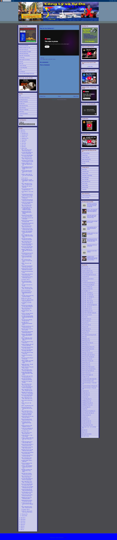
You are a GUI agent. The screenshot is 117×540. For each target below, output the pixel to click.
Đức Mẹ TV (84, 436)
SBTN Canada (85, 340)
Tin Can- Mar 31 (24, 178)
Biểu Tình (84, 266)
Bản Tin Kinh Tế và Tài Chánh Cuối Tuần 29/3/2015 (27, 348)
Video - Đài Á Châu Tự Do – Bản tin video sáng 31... (26, 242)
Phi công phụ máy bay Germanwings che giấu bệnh (26, 422)
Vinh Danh (84, 416)
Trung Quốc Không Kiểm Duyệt (88, 378)
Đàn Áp (83, 429)
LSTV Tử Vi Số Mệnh (86, 286)
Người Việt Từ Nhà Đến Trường (49, 59)
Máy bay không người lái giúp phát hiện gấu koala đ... (27, 332)
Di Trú (20, 69)
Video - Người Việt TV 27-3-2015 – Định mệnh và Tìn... (27, 398)
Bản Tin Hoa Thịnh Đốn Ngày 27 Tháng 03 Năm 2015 (27, 395)
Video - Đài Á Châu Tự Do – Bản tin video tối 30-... (26, 308)
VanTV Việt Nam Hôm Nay (87, 412)
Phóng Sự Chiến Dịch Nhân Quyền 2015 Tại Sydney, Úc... (26, 171)
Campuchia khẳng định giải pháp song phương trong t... (27, 490)
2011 (22, 522)
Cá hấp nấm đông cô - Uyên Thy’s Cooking (26, 436)
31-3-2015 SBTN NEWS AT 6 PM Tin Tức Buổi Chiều (27, 153)
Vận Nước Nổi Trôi (85, 422)
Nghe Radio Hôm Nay (23, 105)
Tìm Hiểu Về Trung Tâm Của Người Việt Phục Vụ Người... (27, 195)
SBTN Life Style (85, 350)
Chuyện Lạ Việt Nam (86, 270)
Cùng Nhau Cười (85, 171)
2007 (22, 529)
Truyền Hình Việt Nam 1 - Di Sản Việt (89, 382)
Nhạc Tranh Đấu (85, 179)
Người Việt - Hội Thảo (86, 298)
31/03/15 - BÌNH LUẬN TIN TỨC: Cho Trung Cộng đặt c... (27, 175)
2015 (22, 131)
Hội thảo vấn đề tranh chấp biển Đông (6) (92, 234)
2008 (22, 527)
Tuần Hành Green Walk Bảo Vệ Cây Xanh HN (26, 320)
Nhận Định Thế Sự (85, 318)
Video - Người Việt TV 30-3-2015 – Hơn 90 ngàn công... (27, 288)
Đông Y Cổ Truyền (85, 197)
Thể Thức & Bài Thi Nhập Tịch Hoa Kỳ (26, 73)
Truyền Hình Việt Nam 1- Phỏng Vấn (89, 387)
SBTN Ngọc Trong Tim (86, 352)
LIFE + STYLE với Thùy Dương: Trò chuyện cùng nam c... (26, 260)
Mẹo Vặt (83, 163)
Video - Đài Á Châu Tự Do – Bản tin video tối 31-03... (26, 205)
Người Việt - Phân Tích (86, 300)
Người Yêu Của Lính (86, 314)
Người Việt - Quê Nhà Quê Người (88, 304)
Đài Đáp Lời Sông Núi (23, 101)
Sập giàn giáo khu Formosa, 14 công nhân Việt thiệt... (26, 501)
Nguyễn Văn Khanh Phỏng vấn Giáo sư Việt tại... (27, 367)
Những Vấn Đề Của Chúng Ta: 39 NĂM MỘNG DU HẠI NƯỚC (27, 167)
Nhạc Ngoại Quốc (85, 177)
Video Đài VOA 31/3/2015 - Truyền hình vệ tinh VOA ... (27, 239)
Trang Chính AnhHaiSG (23, 45)
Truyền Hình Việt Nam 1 (86, 380)
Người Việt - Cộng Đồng (86, 292)
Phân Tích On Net (85, 324)
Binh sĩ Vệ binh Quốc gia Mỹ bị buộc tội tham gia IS (27, 453)
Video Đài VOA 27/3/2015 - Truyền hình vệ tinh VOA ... (27, 474)
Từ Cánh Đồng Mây (23, 67)
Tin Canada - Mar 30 (25, 279)
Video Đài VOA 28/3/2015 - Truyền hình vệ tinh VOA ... (27, 379)
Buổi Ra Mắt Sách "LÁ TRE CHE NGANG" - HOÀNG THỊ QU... (27, 180)
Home (21, 22)
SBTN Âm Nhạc (85, 362)
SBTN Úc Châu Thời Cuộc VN (88, 368)
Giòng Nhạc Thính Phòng (87, 175)
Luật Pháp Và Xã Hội (86, 288)
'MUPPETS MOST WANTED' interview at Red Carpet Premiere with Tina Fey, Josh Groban (92, 258)
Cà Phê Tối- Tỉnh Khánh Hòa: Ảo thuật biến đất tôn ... (27, 203)
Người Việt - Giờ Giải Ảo (86, 294)
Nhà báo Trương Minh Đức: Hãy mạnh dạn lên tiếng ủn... (26, 256)
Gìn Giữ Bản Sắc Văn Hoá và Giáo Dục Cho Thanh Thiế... (27, 200)
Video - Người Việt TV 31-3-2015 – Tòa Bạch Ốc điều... (27, 184)
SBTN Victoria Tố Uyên (86, 360)
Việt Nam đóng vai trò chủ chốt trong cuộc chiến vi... (27, 417)
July (22, 141)
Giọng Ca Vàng (85, 173)
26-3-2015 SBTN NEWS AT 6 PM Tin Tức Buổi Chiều (27, 479)
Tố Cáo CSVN (85, 394)
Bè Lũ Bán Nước (85, 268)
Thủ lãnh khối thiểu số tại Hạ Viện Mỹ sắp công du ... (26, 277)
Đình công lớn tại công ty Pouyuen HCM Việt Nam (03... (26, 282)
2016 (22, 130)
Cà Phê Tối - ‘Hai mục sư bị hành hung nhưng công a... (27, 511)
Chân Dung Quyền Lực (86, 272)
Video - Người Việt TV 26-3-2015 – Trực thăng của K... (27, 482)
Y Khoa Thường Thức (86, 195)
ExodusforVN (84, 276)
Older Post (75, 96)
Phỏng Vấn (84, 332)
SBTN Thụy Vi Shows (86, 358)
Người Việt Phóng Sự (86, 310)
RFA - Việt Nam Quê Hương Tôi (88, 334)
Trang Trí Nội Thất (85, 157)
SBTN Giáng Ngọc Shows (87, 346)
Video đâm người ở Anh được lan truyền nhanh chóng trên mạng (91, 216)
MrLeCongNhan (85, 290)
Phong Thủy (84, 322)
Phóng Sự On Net (85, 328)
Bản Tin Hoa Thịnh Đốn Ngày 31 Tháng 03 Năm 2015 (27, 156)
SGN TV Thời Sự (85, 372)
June (23, 143)
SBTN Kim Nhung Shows (87, 348)
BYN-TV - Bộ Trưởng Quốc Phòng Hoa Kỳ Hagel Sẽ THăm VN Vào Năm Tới (92, 210)
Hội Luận (21, 61)
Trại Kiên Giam (85, 392)
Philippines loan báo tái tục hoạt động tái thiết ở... (26, 498)
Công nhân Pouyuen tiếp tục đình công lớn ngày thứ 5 (26, 216)
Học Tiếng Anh (22, 71)
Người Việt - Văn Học (86, 306)
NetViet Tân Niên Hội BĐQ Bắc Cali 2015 (92, 222)
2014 (22, 517)
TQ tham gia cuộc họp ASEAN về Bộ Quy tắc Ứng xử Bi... (27, 487)
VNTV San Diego (85, 406)
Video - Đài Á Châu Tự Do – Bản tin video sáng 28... (26, 385)
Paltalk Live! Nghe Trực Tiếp (24, 47)
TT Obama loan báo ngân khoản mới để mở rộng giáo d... (27, 503)
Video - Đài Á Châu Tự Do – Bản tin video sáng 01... (26, 150)
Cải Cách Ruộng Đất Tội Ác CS (88, 274)
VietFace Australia (85, 414)
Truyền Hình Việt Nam (23, 113)
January (23, 515)
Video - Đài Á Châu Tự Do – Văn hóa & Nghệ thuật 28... (27, 370)
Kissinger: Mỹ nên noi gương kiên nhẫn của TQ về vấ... (27, 269)
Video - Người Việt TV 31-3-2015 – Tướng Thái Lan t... (27, 158)
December (24, 133)
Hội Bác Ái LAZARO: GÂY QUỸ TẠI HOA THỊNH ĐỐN (27, 345)
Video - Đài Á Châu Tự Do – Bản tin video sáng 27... (26, 476)
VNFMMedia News (85, 400)
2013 (22, 519)
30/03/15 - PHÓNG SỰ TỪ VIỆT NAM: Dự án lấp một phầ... (26, 250)
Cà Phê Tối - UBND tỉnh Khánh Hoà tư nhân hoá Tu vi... (27, 300)
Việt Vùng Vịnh (85, 418)
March (23, 148)
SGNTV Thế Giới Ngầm (86, 374)
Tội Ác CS (84, 396)
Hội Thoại (84, 280)
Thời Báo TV (84, 376)
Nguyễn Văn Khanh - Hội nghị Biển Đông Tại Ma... (27, 365)
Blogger (65, 537)
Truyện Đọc (84, 189)
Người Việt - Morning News (24, 55)
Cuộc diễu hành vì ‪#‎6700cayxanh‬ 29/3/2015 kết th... (26, 323)
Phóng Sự (84, 326)
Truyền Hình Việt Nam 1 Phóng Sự (88, 385)
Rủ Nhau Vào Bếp (85, 161)
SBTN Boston (84, 338)
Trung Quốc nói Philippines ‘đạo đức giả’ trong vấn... (26, 414)
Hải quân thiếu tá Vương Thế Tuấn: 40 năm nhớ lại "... (27, 448)
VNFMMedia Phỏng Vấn (86, 402)
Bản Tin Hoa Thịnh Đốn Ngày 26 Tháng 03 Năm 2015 (27, 485)
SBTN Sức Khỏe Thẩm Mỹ (87, 356)
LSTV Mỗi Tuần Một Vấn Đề (87, 282)
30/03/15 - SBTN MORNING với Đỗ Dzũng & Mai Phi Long (26, 335)
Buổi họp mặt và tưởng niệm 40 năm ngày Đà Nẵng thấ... (27, 306)
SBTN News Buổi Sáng (23, 53)
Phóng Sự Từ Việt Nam (23, 109)
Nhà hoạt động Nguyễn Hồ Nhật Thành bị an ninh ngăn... (26, 292)
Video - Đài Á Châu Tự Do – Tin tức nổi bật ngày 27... (26, 458)
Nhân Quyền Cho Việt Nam (24, 59)
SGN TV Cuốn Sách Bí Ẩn (87, 370)
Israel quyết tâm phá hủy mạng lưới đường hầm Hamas (92, 228)
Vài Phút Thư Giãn (85, 420)
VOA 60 (83, 408)
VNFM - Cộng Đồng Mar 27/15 (27, 405)
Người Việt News (22, 107)
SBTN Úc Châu (85, 364)
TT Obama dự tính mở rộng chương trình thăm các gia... (27, 229)
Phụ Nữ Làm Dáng (85, 153)
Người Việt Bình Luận (86, 308)
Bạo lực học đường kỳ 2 (26, 290)
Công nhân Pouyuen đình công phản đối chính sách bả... (26, 408)
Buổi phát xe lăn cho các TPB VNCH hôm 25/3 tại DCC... (27, 450)
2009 (22, 526)
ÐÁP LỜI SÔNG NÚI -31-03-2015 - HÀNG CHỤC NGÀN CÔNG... (27, 236)
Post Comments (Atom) (61, 99)
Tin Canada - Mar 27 (25, 430)
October (23, 136)
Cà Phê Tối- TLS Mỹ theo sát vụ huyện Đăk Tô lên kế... (27, 429)
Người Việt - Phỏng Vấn (86, 302)
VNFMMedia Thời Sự (86, 404)
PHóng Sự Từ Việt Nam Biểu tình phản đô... (26, 197)
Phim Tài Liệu (84, 183)
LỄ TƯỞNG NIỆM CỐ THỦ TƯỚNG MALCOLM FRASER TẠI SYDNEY (26, 208)
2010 (22, 524)
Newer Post (42, 96)
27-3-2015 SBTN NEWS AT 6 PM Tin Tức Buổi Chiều (27, 387)
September (24, 138)
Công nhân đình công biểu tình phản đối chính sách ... (27, 224)
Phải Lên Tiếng (85, 330)
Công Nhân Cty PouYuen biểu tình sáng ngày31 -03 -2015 (27, 161)
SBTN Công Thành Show (87, 342)
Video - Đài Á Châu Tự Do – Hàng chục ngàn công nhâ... (27, 412)
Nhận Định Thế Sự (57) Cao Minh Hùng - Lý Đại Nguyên (27, 393)
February (23, 514)
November (24, 134)
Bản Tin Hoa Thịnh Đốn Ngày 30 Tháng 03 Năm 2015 (27, 247)
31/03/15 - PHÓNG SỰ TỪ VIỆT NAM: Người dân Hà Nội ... (26, 164)
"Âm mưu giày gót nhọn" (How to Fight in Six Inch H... (27, 189)
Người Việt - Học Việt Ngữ (87, 296)
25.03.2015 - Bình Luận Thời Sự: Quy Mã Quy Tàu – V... (27, 377)
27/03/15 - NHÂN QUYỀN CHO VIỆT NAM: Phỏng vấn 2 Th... (27, 438)
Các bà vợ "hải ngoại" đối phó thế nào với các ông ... (27, 314)
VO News (21, 115)
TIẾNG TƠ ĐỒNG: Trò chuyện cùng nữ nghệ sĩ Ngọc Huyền (27, 361)
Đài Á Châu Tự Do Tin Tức (24, 97)
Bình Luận (21, 63)
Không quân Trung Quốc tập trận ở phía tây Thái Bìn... (26, 266)
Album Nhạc (84, 169)
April (23, 146)
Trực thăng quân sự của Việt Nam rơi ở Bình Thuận (26, 493)
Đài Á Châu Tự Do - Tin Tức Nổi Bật (89, 426)
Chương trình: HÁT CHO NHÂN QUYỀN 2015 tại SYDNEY (26, 212)
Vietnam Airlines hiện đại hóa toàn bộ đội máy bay (27, 275)
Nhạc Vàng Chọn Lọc (86, 181)
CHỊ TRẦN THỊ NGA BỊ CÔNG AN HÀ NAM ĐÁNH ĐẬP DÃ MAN (27, 317)
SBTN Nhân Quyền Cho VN (87, 354)
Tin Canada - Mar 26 (25, 509)
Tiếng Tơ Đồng (85, 185)
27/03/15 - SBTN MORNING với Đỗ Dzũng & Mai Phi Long (26, 466)
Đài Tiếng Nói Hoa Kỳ (23, 99)
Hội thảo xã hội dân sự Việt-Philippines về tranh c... (26, 426)
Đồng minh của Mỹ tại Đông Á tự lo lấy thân (27, 358)
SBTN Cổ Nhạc (85, 344)
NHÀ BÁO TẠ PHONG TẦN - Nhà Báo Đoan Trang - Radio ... (26, 470)
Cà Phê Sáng (21, 57)
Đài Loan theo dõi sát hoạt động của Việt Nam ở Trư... (27, 420)
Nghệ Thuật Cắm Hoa (86, 159)
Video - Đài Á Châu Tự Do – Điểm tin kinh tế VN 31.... (26, 226)
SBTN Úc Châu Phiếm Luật (87, 366)
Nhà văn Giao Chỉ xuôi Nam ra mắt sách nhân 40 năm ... (27, 445)
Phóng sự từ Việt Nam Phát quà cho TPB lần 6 (26, 464)
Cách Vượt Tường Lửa (23, 49)
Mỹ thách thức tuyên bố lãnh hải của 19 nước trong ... (26, 495)
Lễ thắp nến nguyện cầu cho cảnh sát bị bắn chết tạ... (26, 442)
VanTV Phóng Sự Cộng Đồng (87, 410)
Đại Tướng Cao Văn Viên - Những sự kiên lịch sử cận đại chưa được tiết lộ (92, 240)
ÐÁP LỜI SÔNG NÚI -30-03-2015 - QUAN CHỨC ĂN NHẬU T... (26, 339)
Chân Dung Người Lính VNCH (25, 51)
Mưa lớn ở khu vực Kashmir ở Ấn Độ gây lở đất (27, 221)
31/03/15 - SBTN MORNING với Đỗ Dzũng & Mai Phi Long (26, 232)
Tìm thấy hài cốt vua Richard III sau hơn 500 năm (27, 456)
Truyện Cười (84, 390)
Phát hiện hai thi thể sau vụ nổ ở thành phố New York (27, 327)
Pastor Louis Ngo (85, 320)
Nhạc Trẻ (84, 316)
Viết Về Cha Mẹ (85, 187)
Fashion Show (85, 155)
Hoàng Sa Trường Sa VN (87, 278)
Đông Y (83, 431)
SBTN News (21, 111)
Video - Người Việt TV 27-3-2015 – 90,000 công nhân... (27, 390)
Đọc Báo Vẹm (22, 103)
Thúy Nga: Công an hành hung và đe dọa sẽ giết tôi (27, 296)
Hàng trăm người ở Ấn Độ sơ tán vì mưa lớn (27, 329)
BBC (20, 95)
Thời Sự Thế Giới (22, 65)
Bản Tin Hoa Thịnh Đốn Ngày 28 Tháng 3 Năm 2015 (27, 350)
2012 (22, 521)
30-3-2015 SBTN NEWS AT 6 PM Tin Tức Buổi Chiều (27, 245)
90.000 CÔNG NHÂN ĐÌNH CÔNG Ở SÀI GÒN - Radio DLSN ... (27, 373)
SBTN (83, 336)
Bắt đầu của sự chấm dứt (26, 298)
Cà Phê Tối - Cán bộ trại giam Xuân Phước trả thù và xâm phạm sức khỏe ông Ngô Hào (92, 205)
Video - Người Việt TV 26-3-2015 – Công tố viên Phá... (27, 507)
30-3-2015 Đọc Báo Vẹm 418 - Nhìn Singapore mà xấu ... (27, 254)
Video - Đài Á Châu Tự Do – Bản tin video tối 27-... (26, 433)
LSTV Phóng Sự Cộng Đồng (87, 284)
